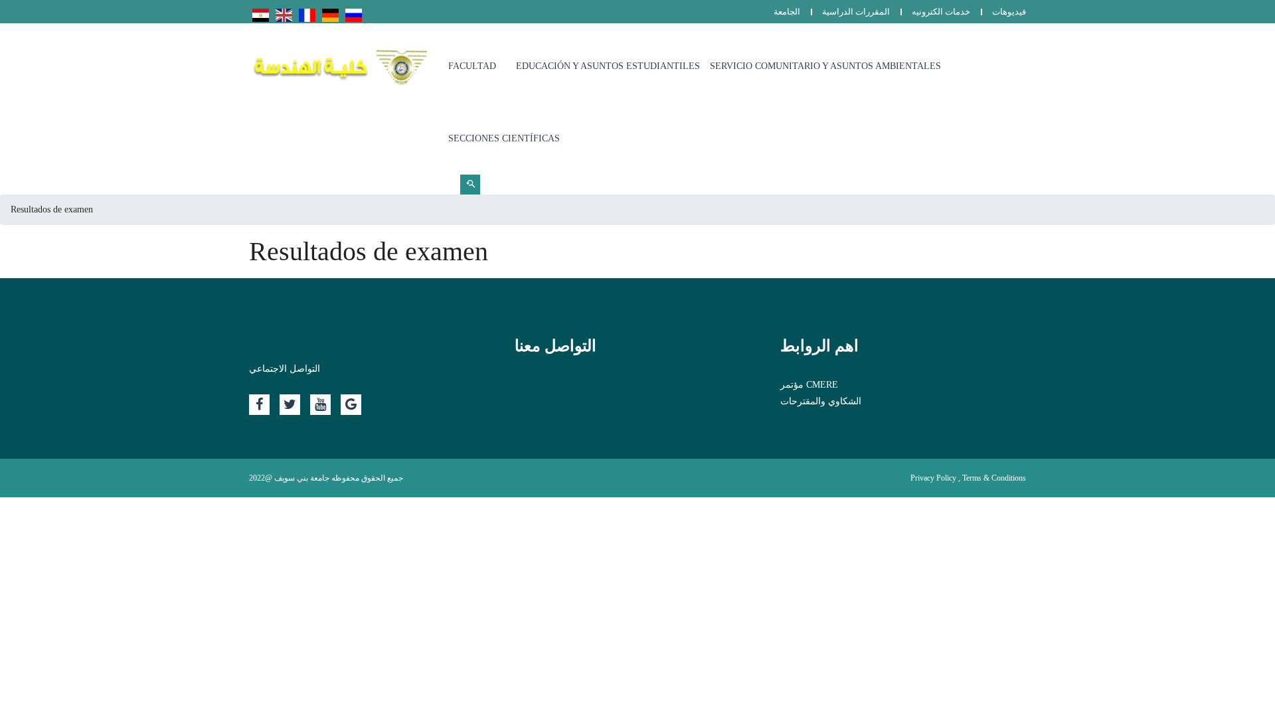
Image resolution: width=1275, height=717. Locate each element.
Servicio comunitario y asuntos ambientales (825, 66)
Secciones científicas (504, 138)
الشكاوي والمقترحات (820, 401)
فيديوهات (1009, 12)
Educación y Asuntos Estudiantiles (608, 66)
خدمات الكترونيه (941, 12)
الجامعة (787, 12)
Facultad (472, 66)
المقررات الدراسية (856, 12)
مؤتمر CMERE (809, 385)
